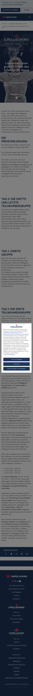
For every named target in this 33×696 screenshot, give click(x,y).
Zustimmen (16, 364)
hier (9, 351)
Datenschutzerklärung (9, 354)
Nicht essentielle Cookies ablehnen (16, 368)
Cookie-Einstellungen (16, 359)
